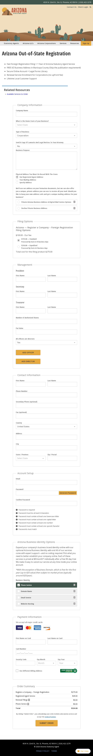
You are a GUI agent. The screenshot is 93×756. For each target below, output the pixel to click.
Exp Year (61, 659)
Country (19, 423)
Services (63, 43)
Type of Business (22, 131)
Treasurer (20, 302)
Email (18, 478)
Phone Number (21, 391)
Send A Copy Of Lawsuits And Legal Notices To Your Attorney (39, 142)
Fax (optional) (21, 412)
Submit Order (47, 723)
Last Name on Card (54, 638)
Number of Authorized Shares (27, 317)
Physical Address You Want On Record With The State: (37, 174)
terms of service (50, 717)
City (17, 444)
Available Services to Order (17, 94)
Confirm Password (23, 499)
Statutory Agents (11, 43)
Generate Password (68, 493)
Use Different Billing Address (30, 671)
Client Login (83, 7)
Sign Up (86, 43)
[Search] (90, 7)
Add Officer (28, 352)
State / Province (22, 454)
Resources (74, 43)
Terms (54, 751)
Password (19, 489)
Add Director (28, 361)
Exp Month (41, 659)
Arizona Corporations (46, 43)
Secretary (20, 286)
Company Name (22, 110)
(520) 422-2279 (85, 2)
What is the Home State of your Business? (32, 121)
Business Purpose (23, 150)
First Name (20, 275)
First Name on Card (23, 638)
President (20, 270)
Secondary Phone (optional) (26, 401)
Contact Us (71, 7)
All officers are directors (25, 338)
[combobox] (46, 124)
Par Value (19, 328)
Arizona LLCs (28, 43)
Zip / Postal (52, 454)
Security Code (21, 659)
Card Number (21, 649)
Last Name (51, 275)
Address (19, 433)
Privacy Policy (42, 751)
